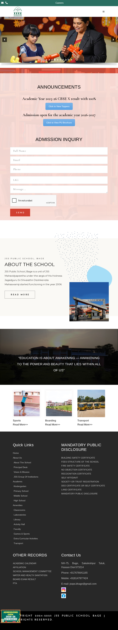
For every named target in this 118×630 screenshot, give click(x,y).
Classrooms (19, 510)
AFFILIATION (19, 567)
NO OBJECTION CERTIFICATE (76, 469)
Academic (17, 481)
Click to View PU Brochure (59, 122)
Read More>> (20, 424)
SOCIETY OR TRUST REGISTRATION (80, 481)
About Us (17, 458)
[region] (59, 42)
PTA (15, 583)
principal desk (21, 467)
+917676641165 (79, 572)
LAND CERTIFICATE (71, 489)
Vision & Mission (22, 472)
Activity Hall (19, 524)
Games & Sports (22, 534)
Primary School (21, 491)
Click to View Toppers (59, 106)
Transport (18, 543)
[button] (4, 39)
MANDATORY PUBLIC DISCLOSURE (79, 493)
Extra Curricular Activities (26, 538)
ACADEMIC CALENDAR (24, 563)
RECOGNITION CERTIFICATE (76, 473)
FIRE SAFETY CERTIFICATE (75, 465)
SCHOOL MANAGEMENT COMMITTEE (32, 571)
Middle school (20, 496)
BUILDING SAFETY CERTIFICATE (78, 458)
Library (17, 519)
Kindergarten (20, 486)
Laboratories (20, 515)
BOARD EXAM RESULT (24, 579)
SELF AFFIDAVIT (69, 477)
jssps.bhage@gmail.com (83, 583)
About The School (22, 462)
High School (19, 500)
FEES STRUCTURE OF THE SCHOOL (80, 462)
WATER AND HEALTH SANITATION (30, 575)
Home (16, 453)
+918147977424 (79, 578)
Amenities (17, 505)
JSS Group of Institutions (26, 477)
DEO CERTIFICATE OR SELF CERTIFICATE (83, 485)
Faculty (17, 529)
